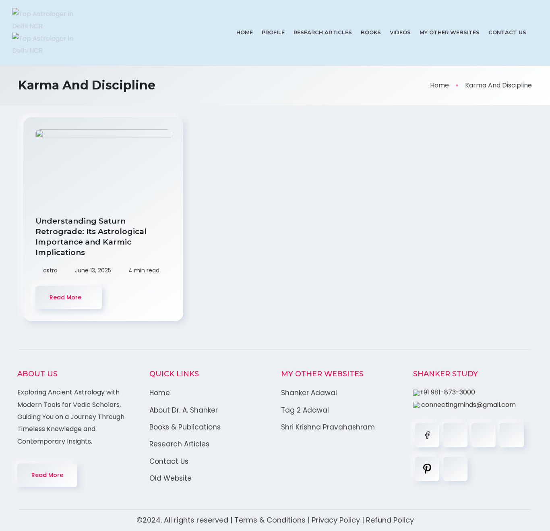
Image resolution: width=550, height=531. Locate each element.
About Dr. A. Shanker (183, 410)
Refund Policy (390, 520)
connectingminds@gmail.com (468, 404)
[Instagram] (512, 435)
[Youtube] (455, 469)
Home (244, 32)
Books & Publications (185, 427)
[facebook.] (427, 435)
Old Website (170, 478)
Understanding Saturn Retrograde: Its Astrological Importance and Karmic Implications (91, 236)
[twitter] (455, 435)
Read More (47, 475)
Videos (400, 32)
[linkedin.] (483, 435)
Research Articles (323, 32)
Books (371, 32)
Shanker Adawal (309, 393)
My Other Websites (450, 32)
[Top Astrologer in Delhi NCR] (51, 32)
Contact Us (507, 32)
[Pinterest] (427, 469)
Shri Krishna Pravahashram (328, 427)
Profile (273, 32)
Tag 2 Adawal (305, 410)
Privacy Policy (336, 520)
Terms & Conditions (270, 520)
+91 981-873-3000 (447, 392)
